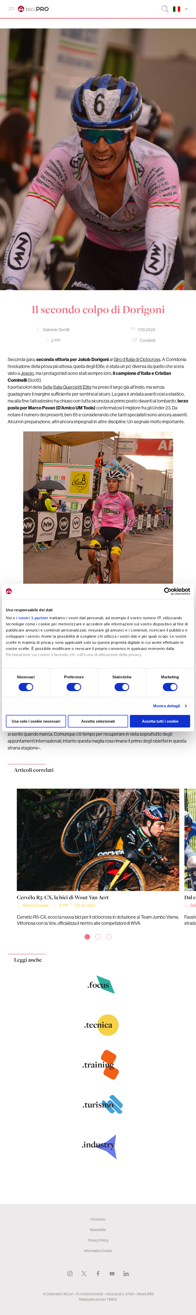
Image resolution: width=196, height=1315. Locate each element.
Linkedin (126, 1273)
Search (165, 9)
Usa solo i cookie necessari (36, 721)
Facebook (98, 1273)
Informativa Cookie (98, 1250)
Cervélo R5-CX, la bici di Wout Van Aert (63, 897)
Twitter (84, 1273)
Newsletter (98, 1229)
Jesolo (27, 373)
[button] (87, 937)
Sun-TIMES (108, 1299)
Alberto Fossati (35, 905)
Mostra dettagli (166, 706)
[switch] (74, 687)
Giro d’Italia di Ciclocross (137, 359)
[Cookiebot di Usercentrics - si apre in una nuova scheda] (167, 591)
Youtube (112, 1273)
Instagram (69, 1273)
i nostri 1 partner (32, 618)
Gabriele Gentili (56, 329)
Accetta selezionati (98, 721)
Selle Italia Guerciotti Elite (67, 387)
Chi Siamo (98, 1219)
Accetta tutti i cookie (160, 721)
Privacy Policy (98, 1240)
